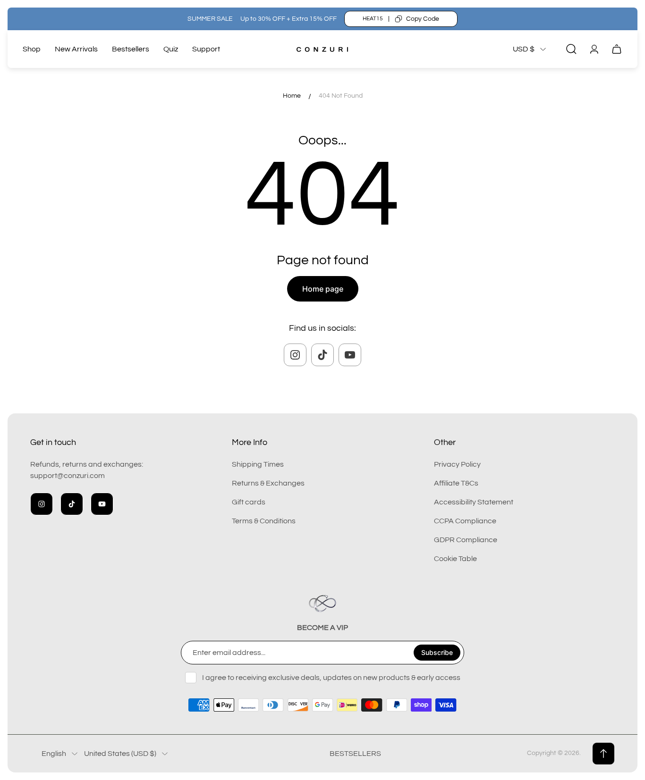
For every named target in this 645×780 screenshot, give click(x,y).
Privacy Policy (457, 464)
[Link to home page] (322, 603)
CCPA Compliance (465, 521)
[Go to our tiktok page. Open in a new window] (322, 355)
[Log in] (594, 49)
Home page (322, 289)
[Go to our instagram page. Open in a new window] (295, 355)
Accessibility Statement (473, 502)
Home (292, 95)
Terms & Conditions (264, 521)
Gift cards (248, 502)
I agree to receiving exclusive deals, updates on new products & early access (331, 677)
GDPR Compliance (465, 540)
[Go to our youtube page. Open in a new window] (350, 355)
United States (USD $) (120, 753)
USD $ (524, 49)
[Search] (571, 49)
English (54, 753)
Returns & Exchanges (268, 483)
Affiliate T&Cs (456, 483)
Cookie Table (455, 558)
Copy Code (422, 19)
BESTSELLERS (355, 753)
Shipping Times (258, 464)
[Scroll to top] (603, 753)
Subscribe (437, 652)
